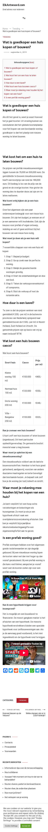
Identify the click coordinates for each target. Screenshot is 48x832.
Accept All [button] (26, 826)
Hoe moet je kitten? (13, 793)
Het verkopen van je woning (16, 797)
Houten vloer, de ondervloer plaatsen (20, 788)
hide (31, 62)
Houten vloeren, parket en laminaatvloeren (23, 784)
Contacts (9, 742)
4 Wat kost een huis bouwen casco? (20, 86)
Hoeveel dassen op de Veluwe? (12, 713)
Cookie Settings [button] (11, 826)
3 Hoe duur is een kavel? (15, 83)
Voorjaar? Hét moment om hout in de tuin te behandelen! (23, 778)
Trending (7, 37)
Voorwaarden (10, 751)
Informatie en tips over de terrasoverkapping (24, 768)
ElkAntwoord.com (14, 5)
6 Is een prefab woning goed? (17, 97)
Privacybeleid (10, 747)
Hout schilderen (11, 772)
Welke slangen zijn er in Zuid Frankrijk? (35, 713)
